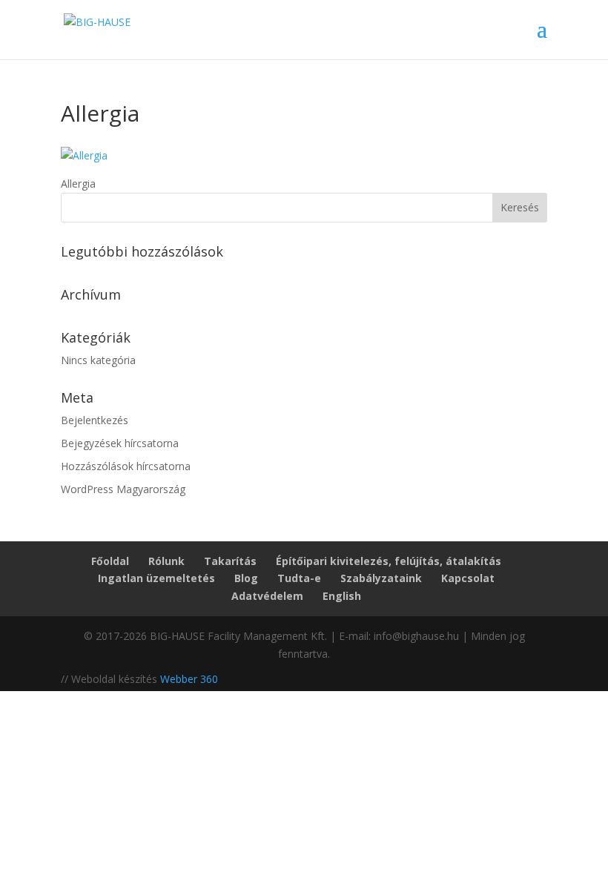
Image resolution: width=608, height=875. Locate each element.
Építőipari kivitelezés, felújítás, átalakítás (388, 561)
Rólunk (166, 561)
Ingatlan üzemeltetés (156, 578)
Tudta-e (299, 578)
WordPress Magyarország (123, 489)
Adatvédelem (267, 596)
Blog (246, 578)
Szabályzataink (381, 578)
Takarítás (230, 561)
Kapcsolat (468, 578)
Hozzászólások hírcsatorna (126, 466)
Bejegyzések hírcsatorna (120, 443)
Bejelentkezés (94, 420)
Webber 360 (189, 679)
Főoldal (110, 561)
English (342, 596)
